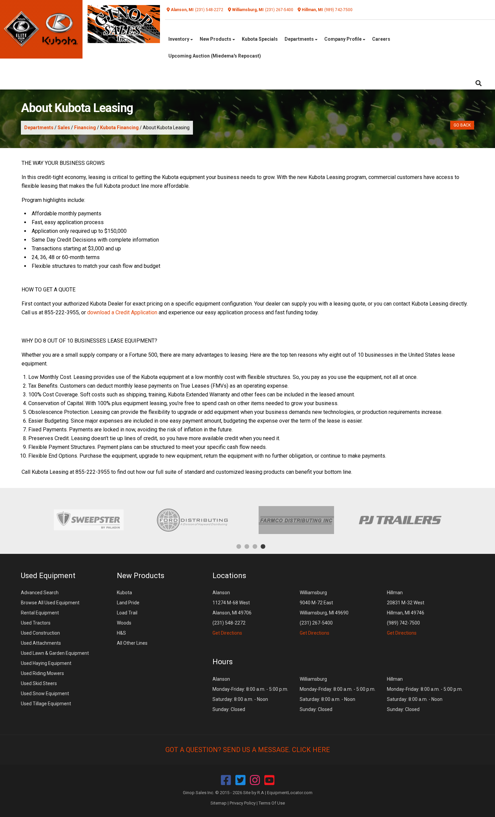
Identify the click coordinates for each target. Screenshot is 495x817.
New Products (216, 39)
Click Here (311, 750)
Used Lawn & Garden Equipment (55, 653)
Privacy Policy (243, 803)
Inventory (179, 39)
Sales (64, 127)
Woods (124, 623)
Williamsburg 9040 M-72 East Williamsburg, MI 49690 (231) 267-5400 (324, 613)
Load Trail (127, 612)
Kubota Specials (260, 39)
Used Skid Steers (39, 683)
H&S (121, 633)
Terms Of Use (272, 803)
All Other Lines (132, 643)
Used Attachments (41, 643)
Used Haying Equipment (46, 663)
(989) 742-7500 (338, 9)
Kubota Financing (119, 127)
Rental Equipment (40, 612)
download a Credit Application (122, 312)
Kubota (124, 592)
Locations (229, 575)
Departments (300, 39)
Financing (85, 127)
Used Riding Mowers (42, 673)
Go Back (462, 125)
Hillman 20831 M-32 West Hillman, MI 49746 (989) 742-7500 (405, 613)
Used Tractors (36, 623)
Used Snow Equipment (45, 693)
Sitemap (218, 803)
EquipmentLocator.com (289, 792)
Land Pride (128, 602)
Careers (381, 39)
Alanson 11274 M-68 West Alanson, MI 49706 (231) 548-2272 (232, 613)
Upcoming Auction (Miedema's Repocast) (214, 56)
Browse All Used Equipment (50, 602)
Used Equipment (48, 575)
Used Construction (40, 633)
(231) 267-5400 (279, 9)
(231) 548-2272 (209, 9)
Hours (222, 662)
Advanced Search (40, 592)
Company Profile (343, 39)
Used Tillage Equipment (46, 703)
